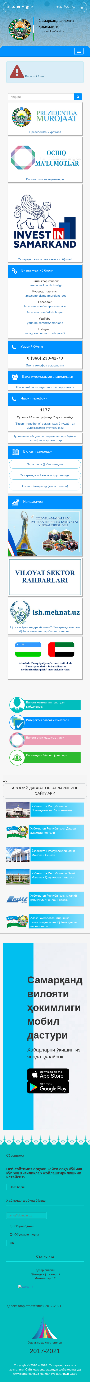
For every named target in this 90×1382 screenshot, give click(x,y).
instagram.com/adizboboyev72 (45, 333)
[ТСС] (23, 7)
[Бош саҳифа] (8, 7)
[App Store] (48, 1074)
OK (12, 1243)
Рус (73, 7)
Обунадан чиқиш (26, 1234)
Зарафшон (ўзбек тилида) (45, 464)
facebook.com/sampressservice (45, 306)
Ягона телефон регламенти (45, 365)
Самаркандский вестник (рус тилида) (45, 475)
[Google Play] (48, 1087)
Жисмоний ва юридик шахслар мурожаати (45, 387)
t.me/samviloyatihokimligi (45, 285)
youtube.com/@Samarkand (45, 322)
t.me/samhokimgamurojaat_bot (45, 295)
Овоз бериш (18, 1187)
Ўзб (66, 7)
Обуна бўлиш (24, 1226)
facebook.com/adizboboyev (45, 312)
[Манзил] (18, 7)
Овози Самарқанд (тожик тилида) (45, 486)
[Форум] (27, 7)
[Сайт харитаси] (13, 7)
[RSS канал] (32, 7)
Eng (80, 7)
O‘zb (59, 7)
